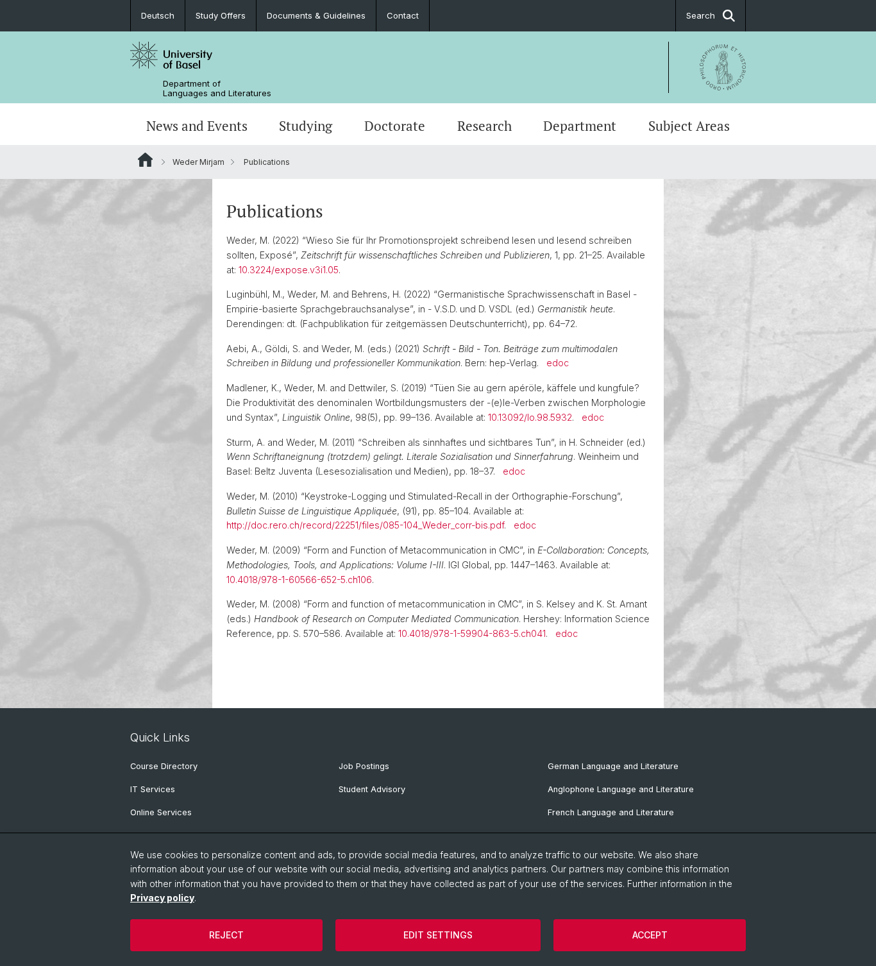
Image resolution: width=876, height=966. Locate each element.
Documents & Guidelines (316, 15)
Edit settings (438, 934)
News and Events (197, 126)
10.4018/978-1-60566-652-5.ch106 (299, 579)
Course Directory (164, 766)
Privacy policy (162, 897)
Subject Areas (689, 126)
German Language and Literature (613, 766)
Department (579, 126)
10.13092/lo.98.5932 (530, 417)
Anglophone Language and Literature (621, 789)
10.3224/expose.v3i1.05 (289, 269)
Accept (650, 934)
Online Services (161, 812)
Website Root (145, 160)
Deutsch (157, 15)
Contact (403, 15)
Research (484, 126)
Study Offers (221, 15)
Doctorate (394, 126)
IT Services (152, 789)
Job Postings (364, 766)
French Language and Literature (611, 812)
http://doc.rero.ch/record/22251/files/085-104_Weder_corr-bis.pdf (365, 525)
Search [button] (700, 15)
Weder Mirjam (198, 162)
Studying (305, 126)
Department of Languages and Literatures (217, 88)
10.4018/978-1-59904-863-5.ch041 (472, 633)
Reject (226, 934)
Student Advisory (372, 789)
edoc (557, 362)
